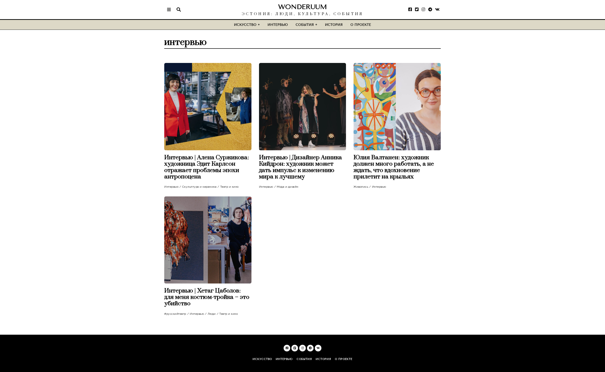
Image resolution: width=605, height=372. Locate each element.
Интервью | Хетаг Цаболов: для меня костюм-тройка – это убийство (206, 297)
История (334, 25)
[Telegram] (430, 9)
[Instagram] (423, 9)
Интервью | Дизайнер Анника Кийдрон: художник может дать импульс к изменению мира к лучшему (300, 167)
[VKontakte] (437, 9)
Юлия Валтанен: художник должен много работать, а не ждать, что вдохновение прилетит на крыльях (394, 167)
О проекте (360, 25)
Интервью (278, 25)
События (305, 25)
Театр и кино (229, 186)
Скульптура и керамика (199, 186)
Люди (212, 313)
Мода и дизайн (287, 186)
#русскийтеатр (175, 313)
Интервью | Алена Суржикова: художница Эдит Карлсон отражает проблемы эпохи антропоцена (206, 167)
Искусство (245, 25)
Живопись (361, 186)
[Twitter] (417, 9)
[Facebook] (410, 9)
